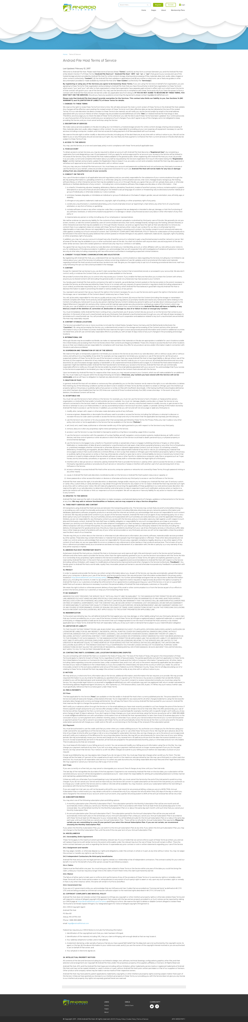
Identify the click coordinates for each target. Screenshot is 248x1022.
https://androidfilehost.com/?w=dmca (92, 901)
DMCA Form (129, 1005)
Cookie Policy (131, 1019)
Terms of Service (142, 1019)
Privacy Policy (120, 1019)
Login (183, 5)
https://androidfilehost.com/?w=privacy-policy (88, 577)
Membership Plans (178, 10)
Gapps (153, 10)
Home (143, 10)
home (65, 54)
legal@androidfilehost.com (78, 923)
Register (158, 5)
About (163, 10)
